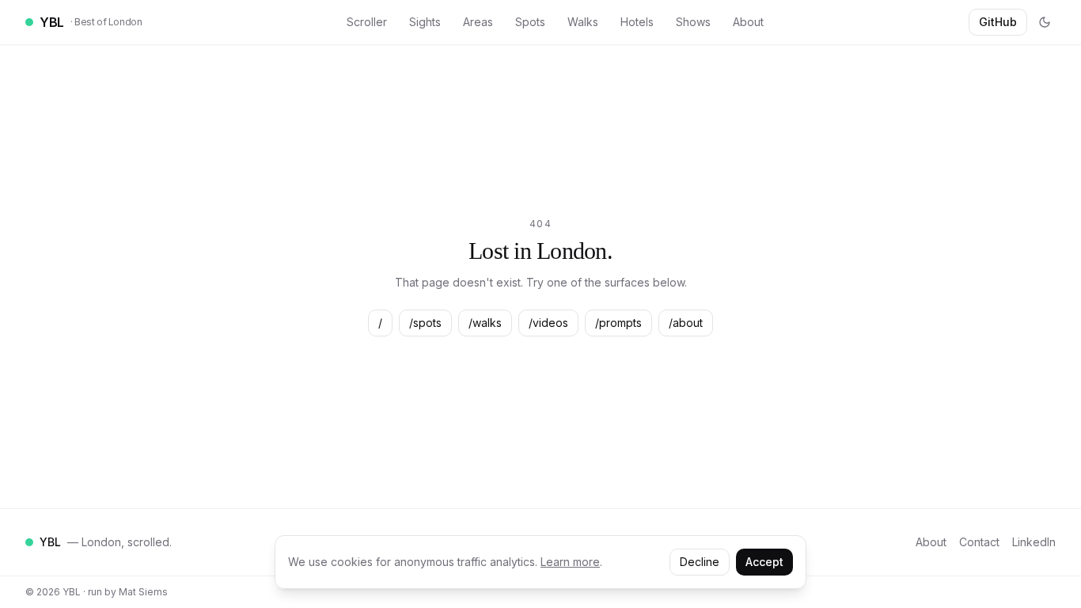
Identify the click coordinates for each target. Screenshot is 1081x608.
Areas (478, 21)
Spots (530, 21)
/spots (425, 322)
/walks (485, 322)
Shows (693, 21)
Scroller (367, 21)
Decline (699, 561)
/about (686, 322)
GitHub (998, 21)
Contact (979, 542)
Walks (582, 21)
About (748, 21)
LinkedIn (1034, 542)
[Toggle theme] (1045, 22)
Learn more (570, 561)
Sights (425, 21)
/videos (548, 322)
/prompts (618, 322)
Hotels (637, 21)
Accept (764, 561)
